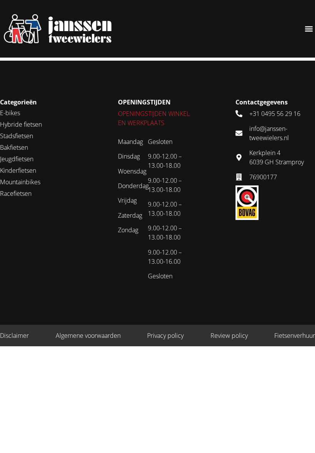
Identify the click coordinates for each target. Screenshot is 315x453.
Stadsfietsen (16, 136)
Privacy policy (165, 335)
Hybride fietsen (21, 124)
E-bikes (10, 113)
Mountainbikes (20, 182)
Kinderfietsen (18, 170)
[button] (308, 29)
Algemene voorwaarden (88, 335)
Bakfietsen (14, 147)
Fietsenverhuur (294, 335)
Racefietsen (16, 193)
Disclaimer (14, 335)
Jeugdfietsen (16, 159)
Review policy (229, 335)
